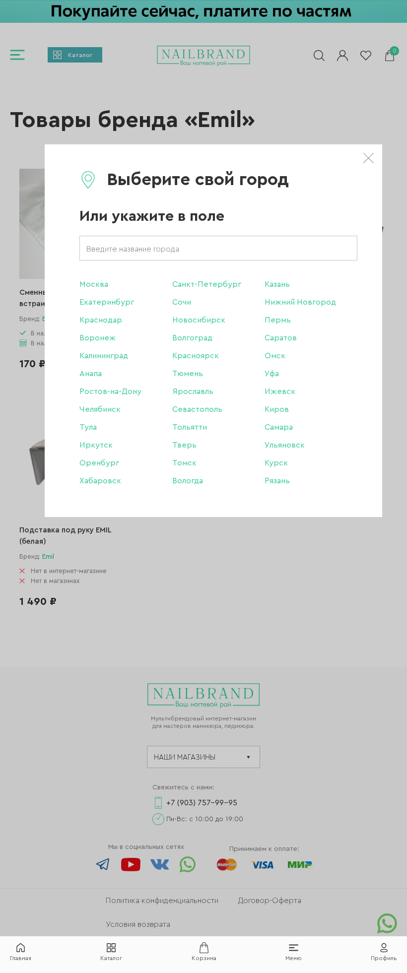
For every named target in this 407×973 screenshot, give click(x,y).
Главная (20, 958)
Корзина (204, 958)
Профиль (384, 958)
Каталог (111, 958)
